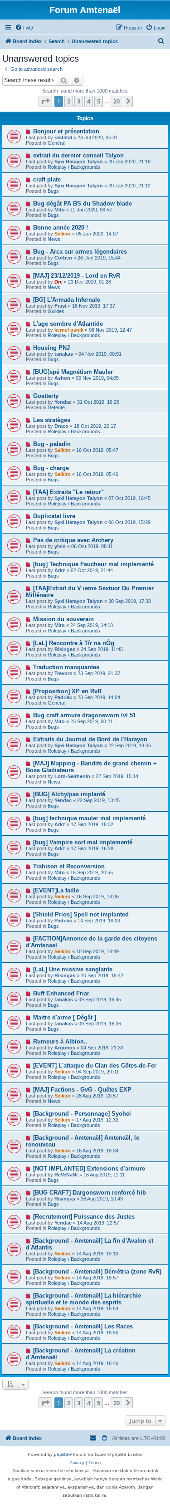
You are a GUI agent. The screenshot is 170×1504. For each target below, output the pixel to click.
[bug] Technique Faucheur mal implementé (93, 564)
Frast (60, 306)
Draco (61, 426)
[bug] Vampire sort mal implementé (82, 842)
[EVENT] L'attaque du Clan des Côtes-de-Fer (94, 1065)
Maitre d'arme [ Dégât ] (64, 1017)
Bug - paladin (52, 444)
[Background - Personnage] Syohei (82, 1113)
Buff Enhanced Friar (61, 993)
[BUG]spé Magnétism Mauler (73, 371)
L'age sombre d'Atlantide (68, 323)
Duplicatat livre (54, 516)
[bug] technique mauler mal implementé (89, 818)
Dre (58, 281)
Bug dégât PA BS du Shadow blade (82, 203)
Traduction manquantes (66, 667)
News (54, 239)
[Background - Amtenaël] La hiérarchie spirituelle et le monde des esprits (83, 1299)
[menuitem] (24, 27)
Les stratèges (51, 419)
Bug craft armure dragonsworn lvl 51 (84, 715)
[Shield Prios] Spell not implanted (81, 914)
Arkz (59, 570)
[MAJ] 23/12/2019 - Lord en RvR (76, 275)
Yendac (63, 402)
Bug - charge (51, 468)
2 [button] (68, 101)
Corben (63, 257)
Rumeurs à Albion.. (60, 1041)
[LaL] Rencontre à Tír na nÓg (73, 643)
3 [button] (78, 101)
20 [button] (116, 101)
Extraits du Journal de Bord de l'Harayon (90, 739)
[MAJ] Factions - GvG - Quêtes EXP (82, 1089)
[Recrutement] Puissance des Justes (84, 1216)
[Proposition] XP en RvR (67, 691)
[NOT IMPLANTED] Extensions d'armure (89, 1168)
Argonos (64, 1047)
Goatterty (45, 395)
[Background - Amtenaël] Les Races (83, 1326)
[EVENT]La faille (56, 890)
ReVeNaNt (66, 1174)
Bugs (53, 191)
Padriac (63, 697)
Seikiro (62, 233)
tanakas (63, 354)
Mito (59, 209)
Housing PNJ (51, 347)
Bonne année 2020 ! (60, 227)
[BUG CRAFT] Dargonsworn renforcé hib (89, 1192)
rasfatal (63, 137)
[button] (45, 101)
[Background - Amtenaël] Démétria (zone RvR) (97, 1271)
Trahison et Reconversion (69, 866)
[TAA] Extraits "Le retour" (68, 492)
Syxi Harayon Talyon (78, 161)
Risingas (64, 649)
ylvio (60, 546)
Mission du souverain (63, 619)
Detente (56, 407)
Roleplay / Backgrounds (74, 167)
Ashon (62, 378)
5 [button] (98, 101)
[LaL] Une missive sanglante (72, 969)
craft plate (47, 179)
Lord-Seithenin (72, 776)
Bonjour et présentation (66, 131)
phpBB (61, 1454)
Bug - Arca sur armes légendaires (80, 251)
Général (56, 143)
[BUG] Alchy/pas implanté (69, 794)
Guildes (56, 311)
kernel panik (68, 330)
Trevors (63, 673)
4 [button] (88, 101)
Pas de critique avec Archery (73, 540)
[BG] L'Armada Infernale (66, 299)
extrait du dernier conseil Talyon (78, 155)
